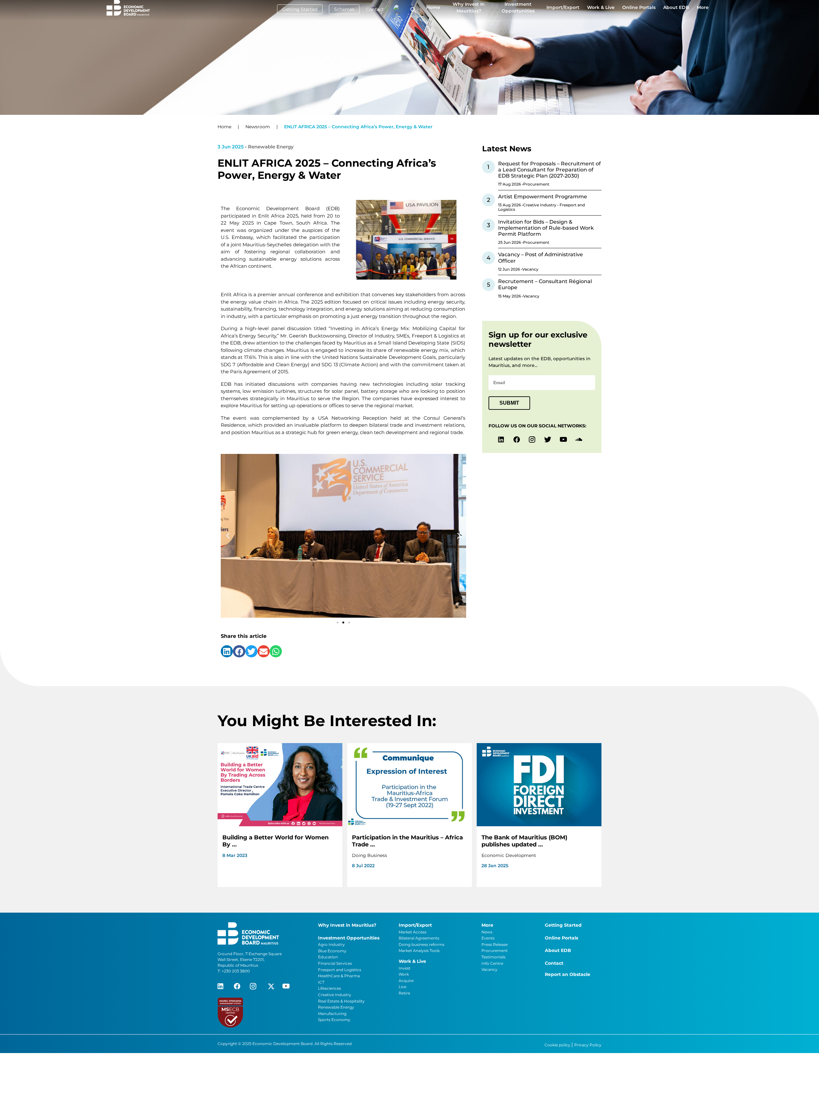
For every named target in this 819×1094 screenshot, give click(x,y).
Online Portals (639, 7)
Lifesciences (329, 988)
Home (433, 7)
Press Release (494, 944)
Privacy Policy (587, 1044)
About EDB (676, 7)
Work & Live (601, 7)
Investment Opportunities (518, 7)
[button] (228, 536)
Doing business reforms (421, 944)
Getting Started (299, 9)
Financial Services (335, 963)
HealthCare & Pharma (339, 975)
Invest (404, 968)
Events (488, 938)
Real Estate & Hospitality (341, 1001)
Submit (509, 403)
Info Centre (492, 963)
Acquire (406, 980)
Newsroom (257, 127)
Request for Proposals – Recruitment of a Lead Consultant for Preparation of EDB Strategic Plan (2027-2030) (549, 170)
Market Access (412, 932)
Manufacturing (332, 1013)
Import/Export (562, 7)
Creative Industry (334, 994)
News (486, 932)
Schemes (344, 9)
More (703, 7)
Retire (404, 993)
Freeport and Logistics (339, 969)
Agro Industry (331, 944)
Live (402, 986)
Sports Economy (334, 1019)
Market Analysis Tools (419, 950)
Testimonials (493, 957)
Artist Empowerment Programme (542, 197)
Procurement (494, 950)
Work (404, 974)
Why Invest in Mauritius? (469, 7)
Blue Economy (332, 950)
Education (328, 957)
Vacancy (489, 969)
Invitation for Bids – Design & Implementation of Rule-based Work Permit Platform (546, 228)
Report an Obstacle (567, 974)
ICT (321, 982)
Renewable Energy (336, 1007)
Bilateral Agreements (419, 938)
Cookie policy (558, 1044)
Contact (375, 9)
